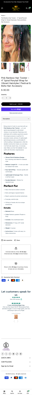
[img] (16, 297)
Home (3, 15)
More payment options (16, 113)
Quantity (4, 94)
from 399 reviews (15, 299)
